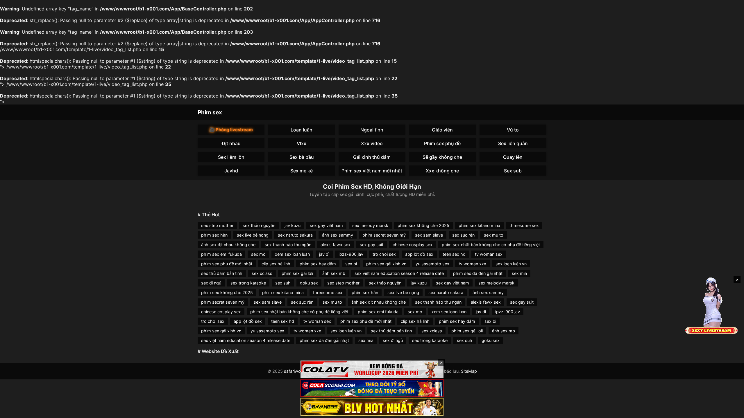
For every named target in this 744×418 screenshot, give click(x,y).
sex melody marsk (370, 225)
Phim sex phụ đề (442, 143)
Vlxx (301, 143)
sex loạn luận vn (511, 263)
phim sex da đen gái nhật (477, 273)
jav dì (324, 254)
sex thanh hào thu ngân (288, 244)
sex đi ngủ (211, 282)
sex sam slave (429, 235)
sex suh (283, 282)
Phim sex (210, 112)
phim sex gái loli (297, 273)
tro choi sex (384, 254)
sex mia (519, 273)
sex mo (258, 254)
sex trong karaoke (248, 282)
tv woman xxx (472, 263)
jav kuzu (293, 225)
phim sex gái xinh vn (386, 263)
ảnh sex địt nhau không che (228, 244)
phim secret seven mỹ (384, 235)
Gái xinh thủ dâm (372, 157)
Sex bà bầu (301, 157)
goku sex (309, 282)
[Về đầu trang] (731, 411)
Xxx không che (442, 171)
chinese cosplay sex (412, 244)
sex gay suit (371, 244)
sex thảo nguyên (259, 225)
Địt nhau (231, 143)
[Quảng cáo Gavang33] (372, 407)
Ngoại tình (371, 130)
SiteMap (469, 371)
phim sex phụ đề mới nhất (226, 263)
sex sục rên (463, 235)
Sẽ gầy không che (442, 157)
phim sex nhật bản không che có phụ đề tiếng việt (491, 244)
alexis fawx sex (335, 244)
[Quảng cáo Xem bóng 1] (372, 369)
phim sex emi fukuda (221, 254)
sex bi (351, 263)
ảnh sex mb (333, 273)
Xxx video (372, 143)
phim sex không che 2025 (423, 225)
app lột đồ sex (419, 254)
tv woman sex (488, 254)
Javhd (231, 171)
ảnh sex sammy (337, 235)
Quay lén (513, 157)
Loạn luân (301, 130)
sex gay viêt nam (326, 225)
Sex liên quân (513, 143)
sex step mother (217, 225)
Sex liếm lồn (231, 157)
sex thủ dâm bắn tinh (221, 273)
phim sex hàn (214, 235)
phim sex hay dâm (318, 263)
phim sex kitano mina (479, 225)
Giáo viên (442, 130)
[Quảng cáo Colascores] (372, 388)
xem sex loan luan (292, 254)
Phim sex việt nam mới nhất (371, 171)
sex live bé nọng (253, 235)
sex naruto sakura (295, 235)
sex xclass (262, 273)
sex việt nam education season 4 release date (399, 273)
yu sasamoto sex (432, 263)
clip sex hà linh (276, 263)
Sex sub (513, 171)
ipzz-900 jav (351, 254)
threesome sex (524, 225)
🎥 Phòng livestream (231, 129)
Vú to (513, 130)
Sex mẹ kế (301, 171)
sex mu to (493, 235)
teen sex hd (454, 254)
